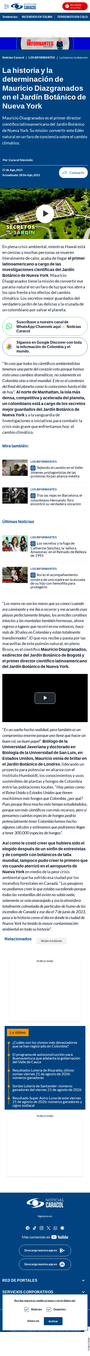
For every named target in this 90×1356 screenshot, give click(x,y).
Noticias (36, 1309)
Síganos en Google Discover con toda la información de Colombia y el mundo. (49, 346)
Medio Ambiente (51, 941)
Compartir (73, 172)
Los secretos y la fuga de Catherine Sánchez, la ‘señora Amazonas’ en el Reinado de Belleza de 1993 (58, 549)
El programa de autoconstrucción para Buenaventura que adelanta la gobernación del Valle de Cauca (46, 1058)
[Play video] (45, 214)
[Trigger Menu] (6, 6)
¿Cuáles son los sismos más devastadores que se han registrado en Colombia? (44, 1044)
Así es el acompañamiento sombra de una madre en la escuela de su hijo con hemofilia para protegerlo (57, 580)
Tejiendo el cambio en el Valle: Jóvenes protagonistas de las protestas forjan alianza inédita (56, 471)
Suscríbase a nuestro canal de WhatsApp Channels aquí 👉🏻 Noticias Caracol (48, 326)
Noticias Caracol (13, 57)
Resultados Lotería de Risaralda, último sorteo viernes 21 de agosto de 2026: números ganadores (43, 1074)
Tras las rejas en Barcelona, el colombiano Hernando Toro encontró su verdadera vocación (56, 499)
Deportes (60, 1309)
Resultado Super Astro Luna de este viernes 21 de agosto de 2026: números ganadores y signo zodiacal (47, 1101)
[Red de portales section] (83, 1280)
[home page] (45, 1203)
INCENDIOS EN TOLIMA (37, 17)
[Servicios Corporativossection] (83, 1292)
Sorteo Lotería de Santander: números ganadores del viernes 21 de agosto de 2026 (46, 1088)
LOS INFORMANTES (42, 57)
